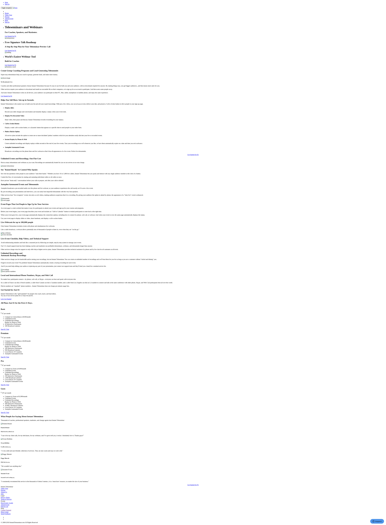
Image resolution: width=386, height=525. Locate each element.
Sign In (7, 22)
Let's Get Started (6, 299)
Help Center (5, 512)
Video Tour (8, 15)
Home (7, 13)
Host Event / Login (7, 503)
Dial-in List (4, 506)
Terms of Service (6, 499)
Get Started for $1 (10, 36)
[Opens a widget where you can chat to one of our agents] (377, 521)
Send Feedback (6, 514)
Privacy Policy (5, 497)
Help (6, 20)
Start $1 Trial (5, 329)
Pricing (7, 17)
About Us (4, 492)
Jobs (2, 494)
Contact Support (6, 510)
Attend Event (9, 18)
